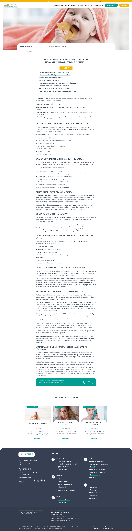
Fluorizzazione (62, 469)
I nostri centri (26, 464)
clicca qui (99, 1)
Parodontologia (95, 475)
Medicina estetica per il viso (66, 490)
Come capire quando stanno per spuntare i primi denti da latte (59, 83)
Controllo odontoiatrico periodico (68, 464)
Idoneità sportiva (95, 492)
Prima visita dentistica (64, 461)
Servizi (73, 5)
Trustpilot (21, 482)
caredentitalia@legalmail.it (72, 526)
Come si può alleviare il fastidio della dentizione (54, 86)
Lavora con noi (99, 5)
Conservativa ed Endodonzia (99, 464)
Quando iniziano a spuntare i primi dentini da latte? (55, 72)
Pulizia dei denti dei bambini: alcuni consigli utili (54, 88)
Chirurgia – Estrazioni (97, 461)
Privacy (95, 526)
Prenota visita (111, 5)
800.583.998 (26, 470)
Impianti (92, 467)
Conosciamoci (58, 5)
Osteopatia (93, 495)
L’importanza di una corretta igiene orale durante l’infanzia (58, 91)
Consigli (80, 5)
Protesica (93, 477)
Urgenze (124, 5)
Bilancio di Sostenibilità (108, 528)
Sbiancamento (62, 487)
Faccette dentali (63, 481)
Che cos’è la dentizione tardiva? (50, 80)
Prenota (88, 382)
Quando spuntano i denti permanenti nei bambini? (55, 75)
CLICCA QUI (25, 474)
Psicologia (93, 490)
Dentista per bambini (64, 500)
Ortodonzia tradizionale (97, 469)
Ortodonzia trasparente (65, 484)
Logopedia (93, 498)
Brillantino (61, 479)
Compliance (101, 526)
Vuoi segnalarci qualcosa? (29, 472)
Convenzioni (88, 5)
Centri (67, 5)
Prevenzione (26, 46)
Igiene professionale (64, 467)
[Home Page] (11, 5)
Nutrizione (93, 487)
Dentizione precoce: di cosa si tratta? (51, 77)
